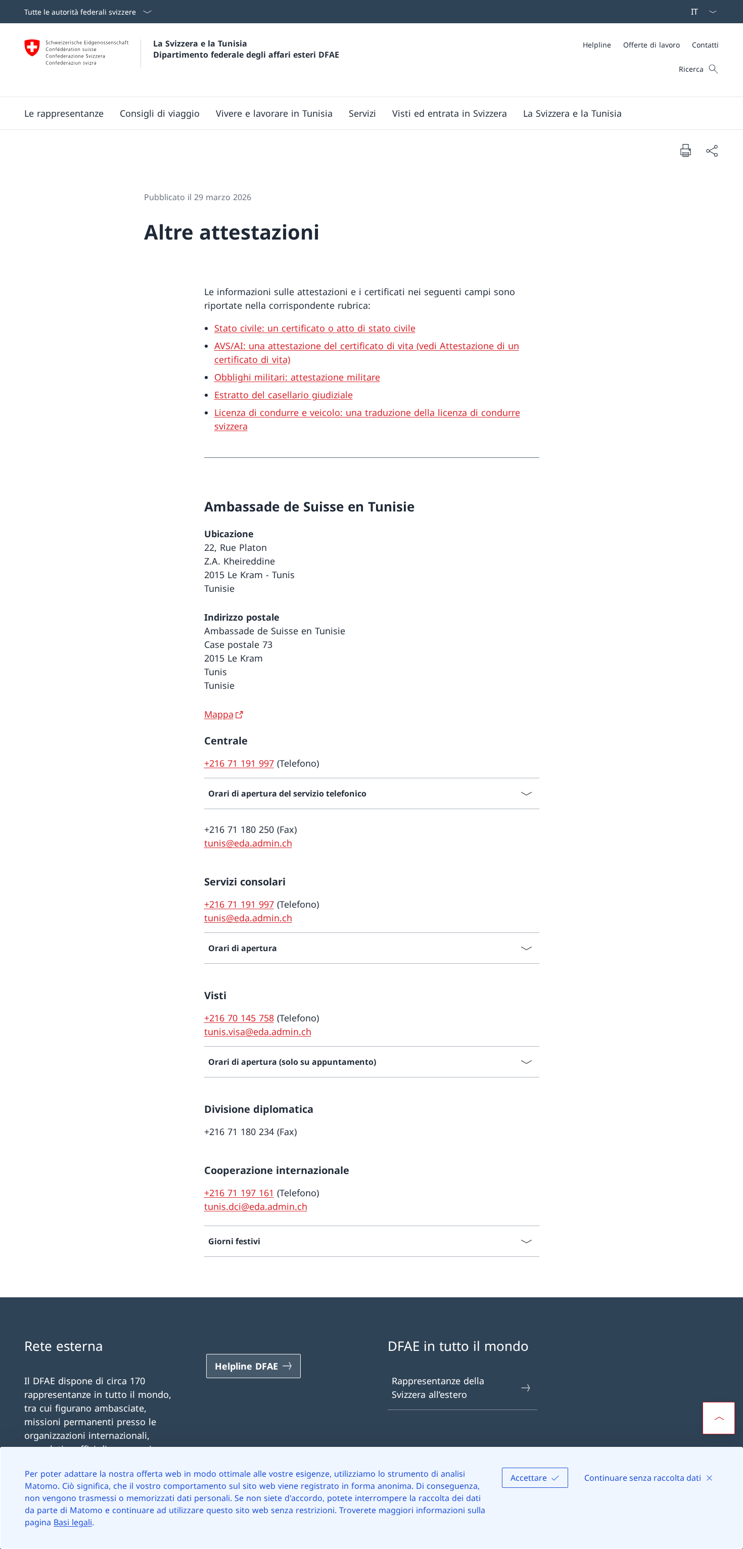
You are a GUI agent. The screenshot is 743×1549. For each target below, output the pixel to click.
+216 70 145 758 (239, 1018)
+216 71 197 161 (239, 1193)
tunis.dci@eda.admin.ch (255, 1206)
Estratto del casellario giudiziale (283, 395)
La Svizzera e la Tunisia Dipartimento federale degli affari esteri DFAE (246, 49)
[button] (64, 113)
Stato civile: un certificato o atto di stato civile (314, 328)
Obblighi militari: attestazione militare (297, 377)
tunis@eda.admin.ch (248, 843)
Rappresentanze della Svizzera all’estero (438, 1387)
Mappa (219, 714)
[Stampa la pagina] (685, 150)
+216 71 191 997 (239, 763)
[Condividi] (712, 150)
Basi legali (73, 1522)
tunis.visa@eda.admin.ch (257, 1031)
